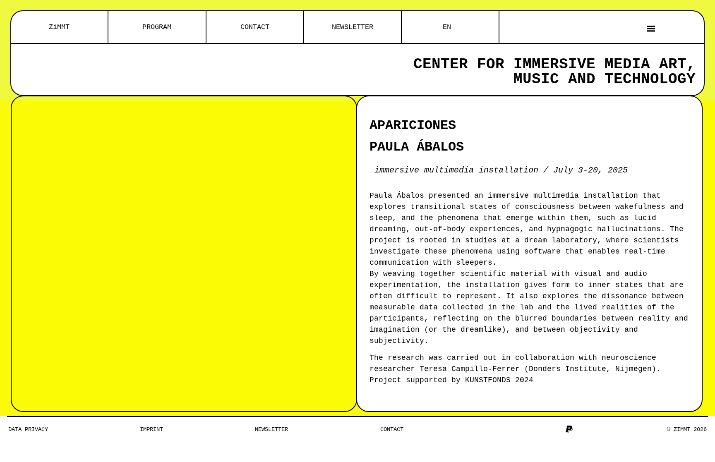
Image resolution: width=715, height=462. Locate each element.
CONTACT (254, 27)
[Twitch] (555, 429)
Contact (391, 429)
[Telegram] (542, 429)
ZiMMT (59, 27)
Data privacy (28, 429)
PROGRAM (156, 27)
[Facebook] (515, 429)
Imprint (151, 429)
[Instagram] (501, 429)
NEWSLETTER (352, 27)
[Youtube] (528, 429)
